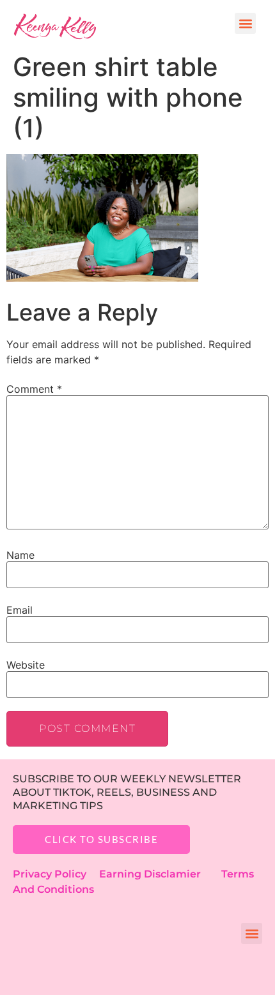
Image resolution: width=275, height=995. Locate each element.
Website (25, 665)
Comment (34, 389)
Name (20, 555)
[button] (245, 23)
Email (19, 610)
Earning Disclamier (159, 874)
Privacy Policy (56, 874)
